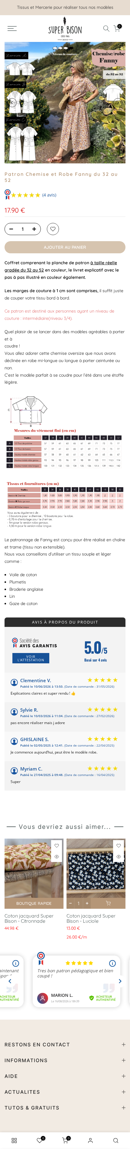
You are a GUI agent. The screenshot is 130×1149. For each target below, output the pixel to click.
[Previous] (12, 102)
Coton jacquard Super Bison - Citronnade (29, 918)
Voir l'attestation (31, 658)
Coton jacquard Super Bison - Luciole (91, 918)
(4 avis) (49, 195)
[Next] (117, 102)
